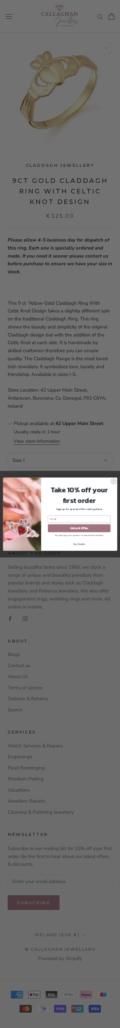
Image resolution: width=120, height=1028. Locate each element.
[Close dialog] (113, 481)
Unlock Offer (79, 528)
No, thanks (79, 544)
